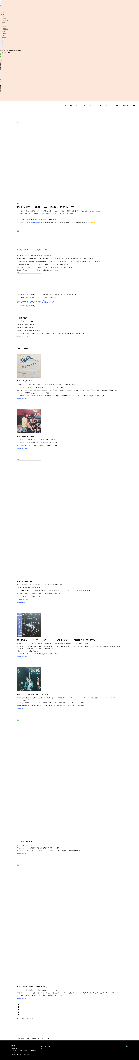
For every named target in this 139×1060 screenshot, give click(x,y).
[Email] (69, 1009)
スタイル (5, 16)
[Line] (69, 1007)
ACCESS (4, 35)
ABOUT (4, 33)
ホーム (19, 1038)
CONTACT (4, 37)
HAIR (3, 12)
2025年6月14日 (26, 1018)
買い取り (5, 27)
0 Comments (34, 1018)
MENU (4, 14)
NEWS (3, 31)
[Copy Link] (69, 1012)
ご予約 (4, 18)
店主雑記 (5, 29)
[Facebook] (69, 1002)
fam (20, 1018)
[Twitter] (69, 1004)
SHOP (4, 25)
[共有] (69, 1014)
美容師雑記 (6, 20)
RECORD (4, 23)
